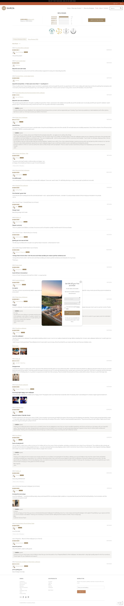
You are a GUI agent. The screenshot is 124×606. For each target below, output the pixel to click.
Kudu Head (19, 265)
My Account (22, 584)
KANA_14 (18, 217)
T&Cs (21, 592)
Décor (49, 584)
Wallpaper (50, 587)
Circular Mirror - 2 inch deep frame (25, 76)
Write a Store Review (96, 20)
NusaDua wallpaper (21, 328)
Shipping (21, 586)
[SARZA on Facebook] (23, 597)
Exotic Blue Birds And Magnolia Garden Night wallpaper (30, 92)
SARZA (24, 602)
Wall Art (50, 586)
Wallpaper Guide (23, 590)
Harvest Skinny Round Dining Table (25, 523)
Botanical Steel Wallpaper (22, 170)
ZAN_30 (18, 358)
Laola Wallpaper (20, 280)
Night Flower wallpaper (22, 384)
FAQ (21, 589)
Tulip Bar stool (19, 407)
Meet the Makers (23, 583)
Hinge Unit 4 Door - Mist (22, 153)
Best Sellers (50, 590)
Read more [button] (15, 346)
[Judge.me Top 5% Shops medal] (73, 31)
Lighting (50, 583)
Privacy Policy (23, 593)
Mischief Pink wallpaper (22, 185)
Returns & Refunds (24, 587)
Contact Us (22, 581)
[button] (77, 8)
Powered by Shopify (30, 602)
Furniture (50, 581)
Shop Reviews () (33, 39)
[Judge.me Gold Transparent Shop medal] (59, 31)
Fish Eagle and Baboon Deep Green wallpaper (28, 561)
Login (116, 3)
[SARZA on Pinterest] (28, 597)
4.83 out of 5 (31, 19)
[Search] (121, 8)
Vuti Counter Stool (20, 60)
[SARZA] (8, 8)
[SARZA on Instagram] (26, 597)
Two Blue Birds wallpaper (22, 47)
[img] (27, 19)
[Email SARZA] (21, 597)
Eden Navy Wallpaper (21, 117)
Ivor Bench (18, 435)
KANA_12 (18, 471)
